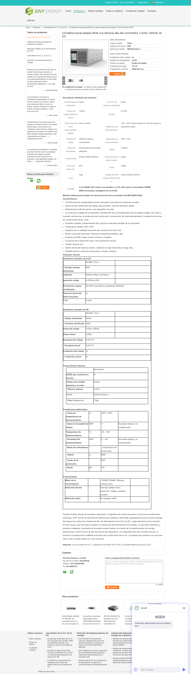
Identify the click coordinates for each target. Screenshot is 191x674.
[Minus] (184, 608)
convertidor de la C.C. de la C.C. (39, 56)
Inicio (68, 11)
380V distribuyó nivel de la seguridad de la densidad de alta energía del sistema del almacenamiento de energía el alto (93, 654)
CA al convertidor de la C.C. (82, 545)
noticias (31, 20)
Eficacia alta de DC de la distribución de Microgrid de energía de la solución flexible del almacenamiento (93, 662)
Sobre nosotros (95, 11)
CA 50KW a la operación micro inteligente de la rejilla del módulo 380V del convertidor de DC (60, 663)
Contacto (151, 11)
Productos (79, 11)
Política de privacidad (46, 672)
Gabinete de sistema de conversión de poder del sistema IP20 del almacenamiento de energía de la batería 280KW (126, 642)
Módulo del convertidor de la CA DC (107, 545)
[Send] (184, 669)
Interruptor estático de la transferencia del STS (41, 50)
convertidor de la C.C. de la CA (55, 28)
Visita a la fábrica (114, 11)
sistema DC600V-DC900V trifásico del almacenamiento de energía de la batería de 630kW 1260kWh (127, 660)
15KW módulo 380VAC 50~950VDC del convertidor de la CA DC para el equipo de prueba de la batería (71, 621)
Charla (117, 74)
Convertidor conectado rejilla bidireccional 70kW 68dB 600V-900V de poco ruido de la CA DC (92, 621)
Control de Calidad (135, 11)
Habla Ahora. (143, 2)
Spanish (158, 2)
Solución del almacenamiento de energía (39, 61)
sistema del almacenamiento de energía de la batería (39, 43)
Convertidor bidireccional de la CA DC (136, 545)
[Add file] (136, 669)
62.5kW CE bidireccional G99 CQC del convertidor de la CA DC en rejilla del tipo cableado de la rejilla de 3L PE (60, 654)
